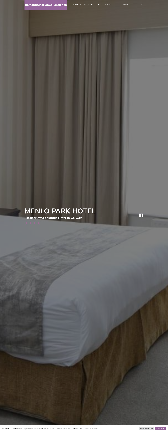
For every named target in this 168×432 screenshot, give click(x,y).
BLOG (100, 5)
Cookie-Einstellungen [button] (146, 428)
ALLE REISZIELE (89, 5)
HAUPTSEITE (77, 5)
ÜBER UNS (108, 5)
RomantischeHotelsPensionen (46, 5)
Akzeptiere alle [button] (160, 428)
